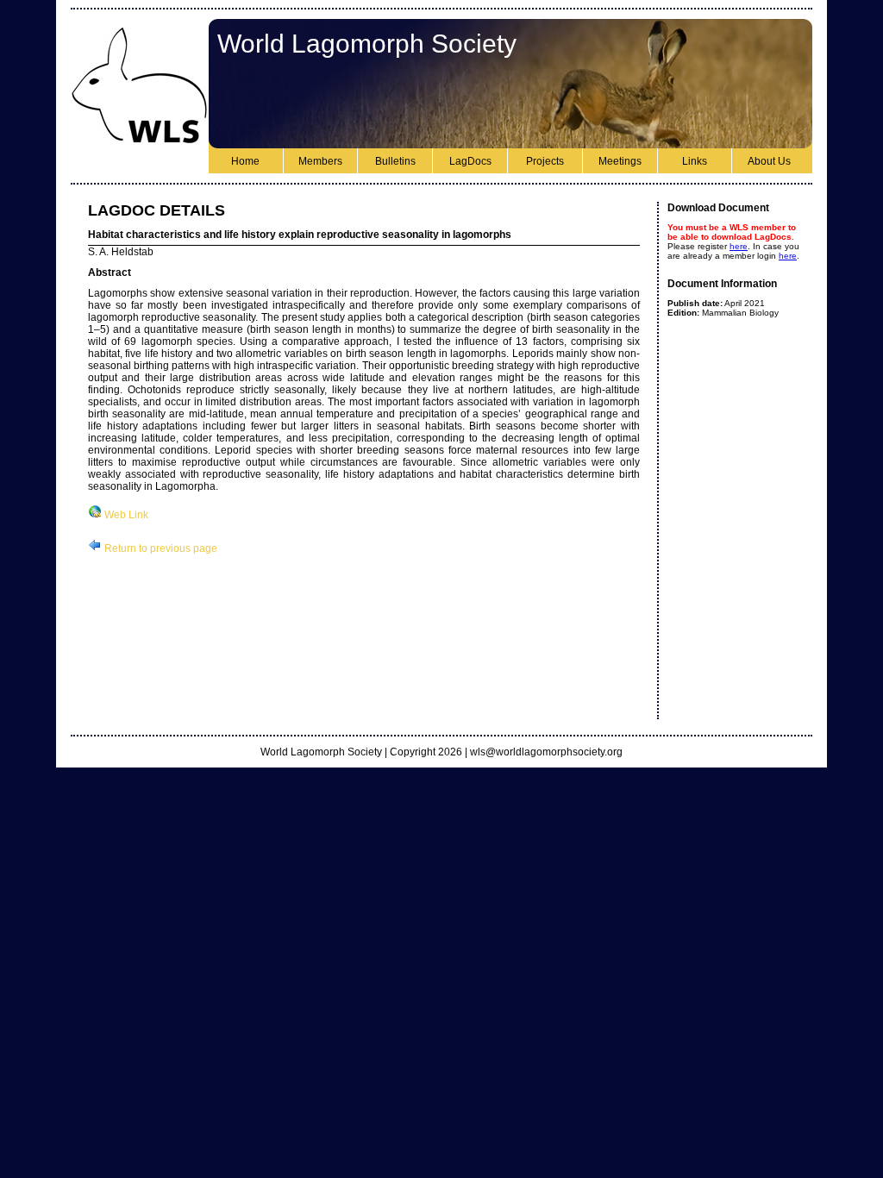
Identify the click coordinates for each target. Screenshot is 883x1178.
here (739, 246)
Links (694, 161)
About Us (769, 161)
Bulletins (395, 161)
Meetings (620, 161)
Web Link (126, 515)
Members (320, 161)
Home (245, 161)
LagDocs (470, 161)
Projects (545, 161)
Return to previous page (160, 548)
